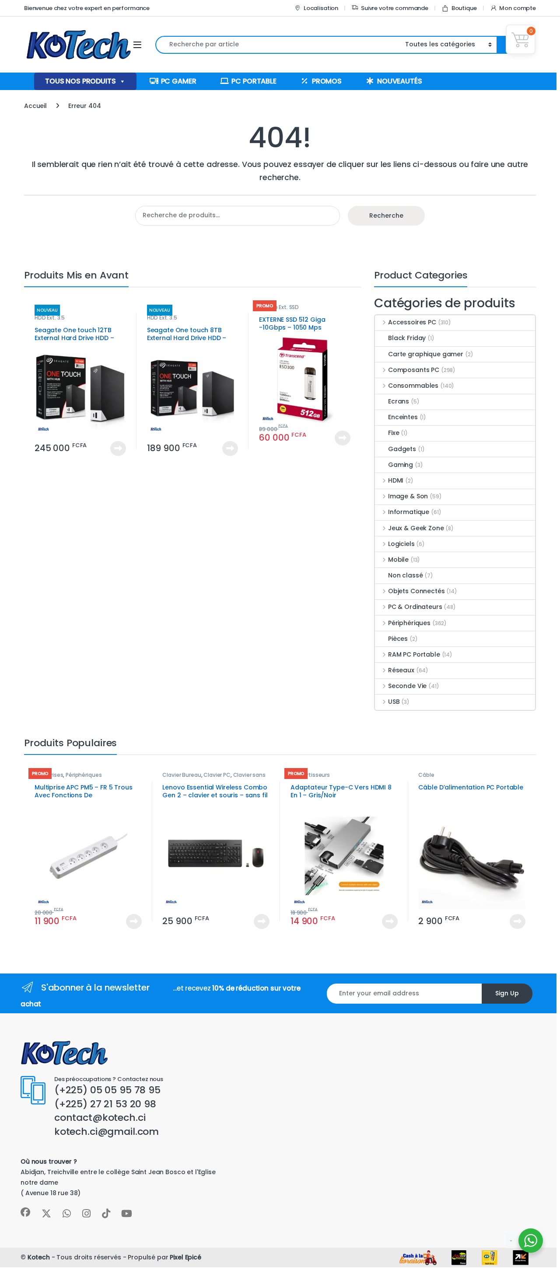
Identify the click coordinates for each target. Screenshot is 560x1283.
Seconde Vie (407, 685)
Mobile (398, 559)
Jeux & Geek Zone (416, 528)
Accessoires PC (412, 322)
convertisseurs (310, 775)
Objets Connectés (416, 591)
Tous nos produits (80, 81)
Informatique (408, 512)
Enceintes (403, 417)
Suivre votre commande (394, 8)
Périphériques (409, 623)
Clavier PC (217, 775)
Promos (327, 81)
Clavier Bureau (181, 775)
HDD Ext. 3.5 (50, 317)
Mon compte (517, 8)
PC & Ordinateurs (415, 606)
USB (393, 701)
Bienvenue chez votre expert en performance (87, 8)
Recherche (386, 215)
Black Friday (407, 338)
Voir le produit (114, 448)
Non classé (405, 575)
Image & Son (408, 496)
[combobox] (277, 45)
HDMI (395, 480)
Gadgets (402, 449)
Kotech (39, 1257)
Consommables (413, 385)
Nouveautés (399, 81)
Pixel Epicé (185, 1257)
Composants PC (413, 369)
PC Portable (253, 81)
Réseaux (401, 670)
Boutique (464, 8)
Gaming (400, 464)
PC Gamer (178, 81)
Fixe (393, 432)
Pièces (398, 638)
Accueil (35, 105)
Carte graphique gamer (425, 354)
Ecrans (398, 401)
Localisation (321, 8)
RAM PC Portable (414, 654)
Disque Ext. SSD (279, 307)
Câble (426, 775)
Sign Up (507, 993)
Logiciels (401, 543)
